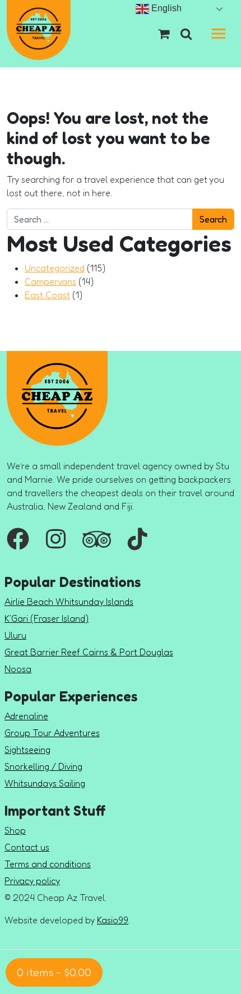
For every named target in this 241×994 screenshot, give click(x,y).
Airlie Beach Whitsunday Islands (68, 601)
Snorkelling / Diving (43, 766)
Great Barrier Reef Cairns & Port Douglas (88, 652)
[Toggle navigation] (218, 33)
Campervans (50, 281)
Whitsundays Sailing (44, 783)
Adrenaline (26, 716)
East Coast (47, 294)
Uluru (15, 635)
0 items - (54, 972)
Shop (15, 830)
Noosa (17, 668)
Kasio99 (112, 920)
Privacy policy (32, 880)
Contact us (26, 847)
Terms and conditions (47, 864)
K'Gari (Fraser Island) (46, 618)
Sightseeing (27, 749)
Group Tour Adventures (52, 732)
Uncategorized (55, 268)
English (165, 8)
